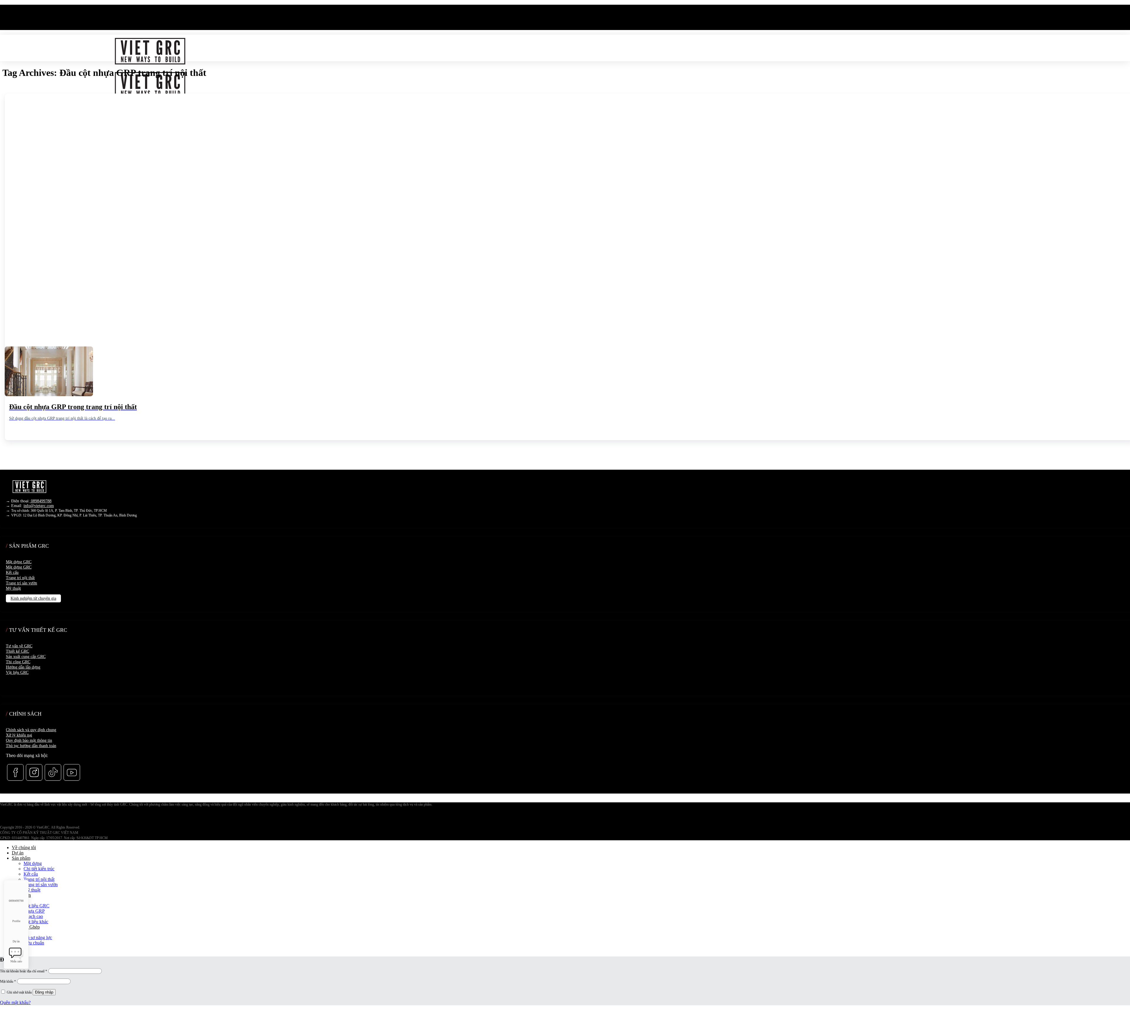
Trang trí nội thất (20, 578)
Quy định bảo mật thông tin (29, 740)
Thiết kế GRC (17, 651)
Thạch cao (33, 916)
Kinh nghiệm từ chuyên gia (33, 598)
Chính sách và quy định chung (31, 730)
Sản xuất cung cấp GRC (26, 656)
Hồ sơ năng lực (38, 937)
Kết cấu (12, 572)
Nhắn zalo (16, 961)
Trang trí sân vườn (21, 583)
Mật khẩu (8, 981)
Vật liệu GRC (17, 672)
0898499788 (40, 501)
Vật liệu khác (36, 921)
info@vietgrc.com (39, 506)
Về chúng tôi (24, 847)
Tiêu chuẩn (34, 942)
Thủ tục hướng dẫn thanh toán (31, 746)
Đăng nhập (44, 992)
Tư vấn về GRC (19, 646)
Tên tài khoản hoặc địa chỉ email (23, 971)
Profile (16, 921)
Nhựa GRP (34, 911)
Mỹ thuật (13, 588)
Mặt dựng (33, 863)
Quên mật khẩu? (15, 1002)
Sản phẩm (21, 858)
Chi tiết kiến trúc (39, 868)
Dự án (18, 852)
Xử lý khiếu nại (19, 735)
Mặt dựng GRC (18, 562)
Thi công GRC (18, 662)
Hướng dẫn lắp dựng (23, 667)
